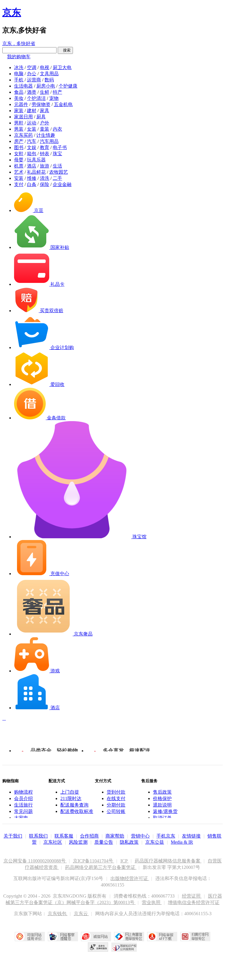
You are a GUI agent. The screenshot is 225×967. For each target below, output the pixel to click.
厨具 (41, 116)
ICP (124, 860)
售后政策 (162, 792)
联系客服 (63, 835)
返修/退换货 (165, 811)
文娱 (31, 147)
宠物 (54, 98)
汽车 (31, 141)
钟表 (44, 153)
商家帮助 (114, 835)
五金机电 (63, 104)
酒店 (31, 165)
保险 (44, 184)
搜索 (65, 50)
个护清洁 (36, 98)
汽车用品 (49, 141)
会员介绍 (23, 798)
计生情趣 (45, 135)
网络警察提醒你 (63, 936)
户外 (44, 122)
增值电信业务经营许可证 (193, 902)
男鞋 (18, 122)
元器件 (21, 104)
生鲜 (44, 92)
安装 (18, 178)
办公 (31, 73)
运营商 (34, 79)
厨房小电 (45, 85)
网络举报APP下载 (162, 936)
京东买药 (23, 135)
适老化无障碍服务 (98, 947)
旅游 (44, 165)
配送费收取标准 (76, 811)
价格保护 (162, 798)
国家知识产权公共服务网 (124, 947)
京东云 (81, 913)
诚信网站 (96, 936)
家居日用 (23, 116)
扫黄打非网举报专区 (195, 936)
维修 (31, 178)
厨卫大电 (62, 67)
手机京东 (165, 835)
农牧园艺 (58, 172)
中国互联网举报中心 (129, 936)
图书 (18, 147)
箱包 (31, 153)
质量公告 (103, 842)
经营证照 (192, 895)
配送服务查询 (74, 804)
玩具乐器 (36, 159)
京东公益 (154, 842)
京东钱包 (58, 913)
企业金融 (62, 184)
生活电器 (23, 85)
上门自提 (69, 792)
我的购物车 (18, 56)
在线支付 (116, 798)
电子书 (60, 147)
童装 (44, 129)
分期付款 (116, 804)
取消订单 (162, 817)
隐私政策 (129, 842)
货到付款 (116, 792)
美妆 (18, 98)
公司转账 (116, 811)
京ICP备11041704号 (93, 860)
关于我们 (13, 835)
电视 (44, 67)
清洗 (44, 178)
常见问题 (23, 811)
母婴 (18, 159)
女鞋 (18, 153)
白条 (31, 184)
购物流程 (23, 792)
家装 (18, 110)
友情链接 (191, 835)
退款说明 (162, 804)
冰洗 (18, 67)
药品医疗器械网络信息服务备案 (168, 860)
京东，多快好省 (18, 43)
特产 (57, 92)
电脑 (18, 73)
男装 (18, 129)
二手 (57, 178)
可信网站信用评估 (30, 936)
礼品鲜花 (36, 172)
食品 (18, 92)
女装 (31, 129)
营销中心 (140, 835)
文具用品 (49, 73)
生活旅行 (23, 804)
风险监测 (78, 842)
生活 (57, 165)
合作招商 (89, 835)
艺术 (18, 172)
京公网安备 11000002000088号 (35, 860)
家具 (44, 110)
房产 (18, 141)
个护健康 (68, 85)
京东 (11, 12)
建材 (31, 110)
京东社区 (52, 842)
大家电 (21, 817)
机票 (18, 165)
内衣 (57, 129)
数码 (49, 79)
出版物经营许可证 (129, 878)
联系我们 (38, 835)
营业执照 (152, 902)
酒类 (31, 92)
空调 (31, 67)
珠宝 (57, 153)
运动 (31, 122)
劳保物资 (41, 104)
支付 (18, 184)
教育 (44, 147)
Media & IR (182, 842)
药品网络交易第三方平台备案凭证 (101, 867)
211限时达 (70, 798)
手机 (18, 79)
